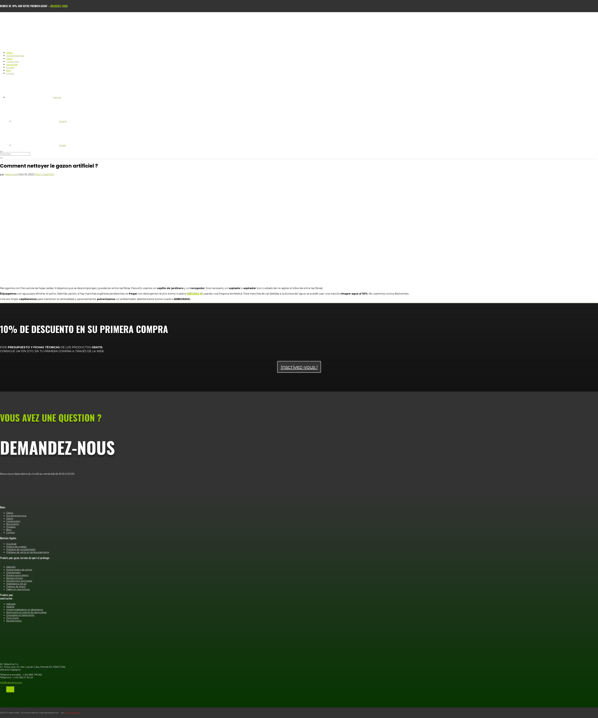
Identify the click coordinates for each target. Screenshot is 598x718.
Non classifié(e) (45, 174)
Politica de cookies (16, 546)
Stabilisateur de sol (16, 583)
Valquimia (11, 174)
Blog (8, 70)
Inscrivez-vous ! (299, 367)
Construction (12, 61)
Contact (10, 73)
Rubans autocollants (17, 575)
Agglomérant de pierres (19, 569)
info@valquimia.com (11, 682)
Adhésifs (10, 567)
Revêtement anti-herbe (19, 581)
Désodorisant (13, 572)
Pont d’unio (12, 618)
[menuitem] (33, 97)
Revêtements (13, 620)
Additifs (10, 606)
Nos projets (11, 64)
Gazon (9, 58)
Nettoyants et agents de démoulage (26, 612)
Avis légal (11, 543)
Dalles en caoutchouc (18, 589)
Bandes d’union (14, 578)
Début (9, 52)
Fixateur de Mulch (16, 586)
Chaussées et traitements (20, 615)
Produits (10, 67)
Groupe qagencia (72, 712)
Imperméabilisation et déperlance (24, 609)
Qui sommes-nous (15, 55)
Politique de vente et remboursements (27, 552)
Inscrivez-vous (59, 6)
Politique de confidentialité (21, 549)
